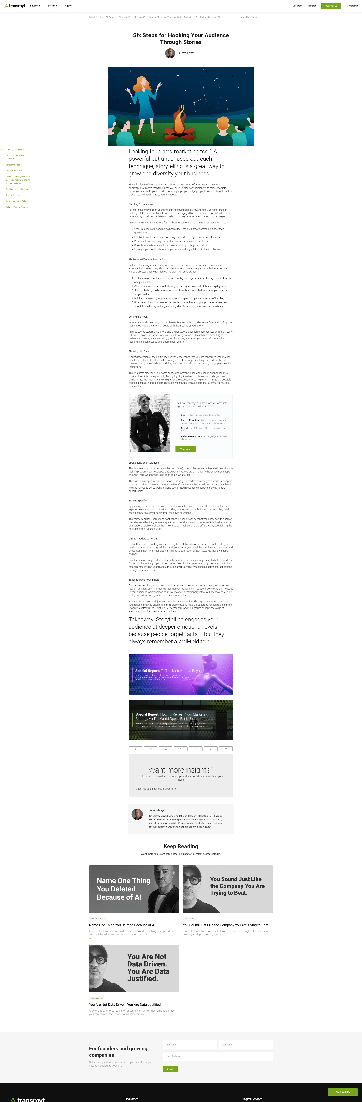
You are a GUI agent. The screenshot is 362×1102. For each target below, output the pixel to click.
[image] (134, 968)
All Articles (111, 17)
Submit (170, 1069)
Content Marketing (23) (160, 17)
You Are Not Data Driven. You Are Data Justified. (125, 1005)
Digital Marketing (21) (210, 17)
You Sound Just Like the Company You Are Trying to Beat (225, 925)
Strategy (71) (125, 17)
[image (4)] (134, 889)
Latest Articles (96, 17)
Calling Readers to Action (17, 201)
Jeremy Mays (187, 52)
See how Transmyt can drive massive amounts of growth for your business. (18, 180)
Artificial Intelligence (98, 919)
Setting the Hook (13, 165)
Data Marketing (96, 998)
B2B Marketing (190, 919)
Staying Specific (13, 195)
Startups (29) (140, 17)
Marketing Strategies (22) (185, 17)
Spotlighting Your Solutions (17, 189)
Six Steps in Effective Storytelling (15, 157)
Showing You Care (14, 171)
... (90, 937)
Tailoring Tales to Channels (17, 207)
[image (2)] (228, 889)
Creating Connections (15, 149)
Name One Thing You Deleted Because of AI (122, 925)
